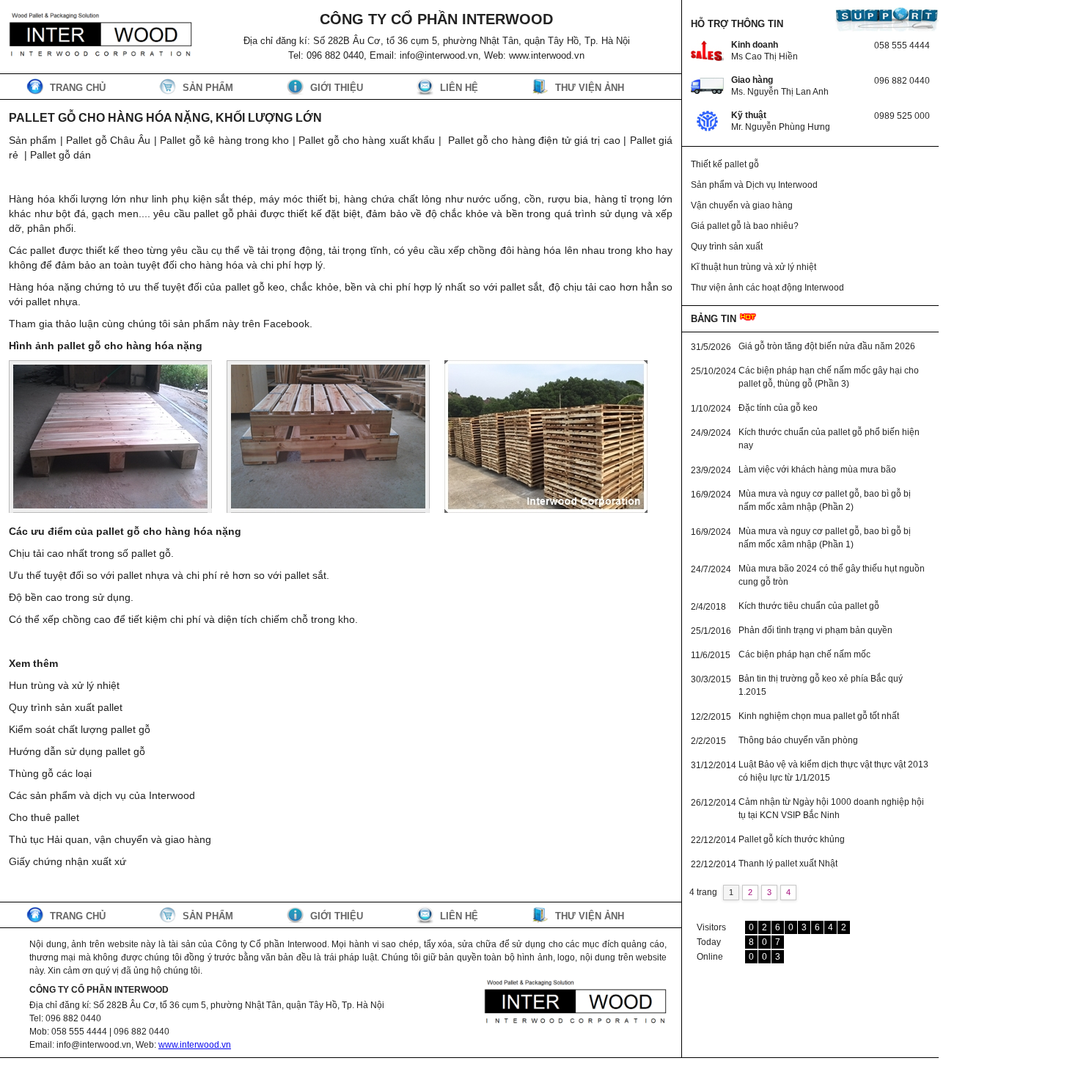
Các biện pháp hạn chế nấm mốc (804, 654)
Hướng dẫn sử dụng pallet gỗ (77, 751)
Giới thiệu (336, 87)
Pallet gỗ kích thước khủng (791, 839)
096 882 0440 (902, 81)
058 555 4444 (902, 45)
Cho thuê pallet (44, 817)
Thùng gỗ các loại (50, 773)
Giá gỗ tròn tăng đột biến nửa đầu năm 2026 (826, 346)
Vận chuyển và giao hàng (742, 205)
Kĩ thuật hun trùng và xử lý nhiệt (753, 267)
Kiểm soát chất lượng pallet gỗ (79, 729)
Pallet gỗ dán (60, 155)
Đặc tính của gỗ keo (778, 408)
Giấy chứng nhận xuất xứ (67, 861)
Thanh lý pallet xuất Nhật (787, 863)
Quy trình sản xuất (727, 246)
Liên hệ (459, 87)
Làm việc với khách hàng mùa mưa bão (817, 469)
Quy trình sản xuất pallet (65, 707)
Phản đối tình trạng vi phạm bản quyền (815, 630)
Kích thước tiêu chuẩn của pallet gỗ (808, 606)
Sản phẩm (208, 87)
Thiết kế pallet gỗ (725, 164)
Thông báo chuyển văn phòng (798, 740)
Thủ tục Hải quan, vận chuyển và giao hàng (110, 839)
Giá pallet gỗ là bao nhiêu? (745, 226)
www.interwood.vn (194, 1045)
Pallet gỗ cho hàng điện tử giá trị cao (534, 140)
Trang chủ (78, 87)
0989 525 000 (902, 116)
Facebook (286, 323)
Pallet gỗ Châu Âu (108, 140)
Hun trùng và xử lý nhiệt (64, 685)
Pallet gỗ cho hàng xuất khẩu (366, 140)
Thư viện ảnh (589, 87)
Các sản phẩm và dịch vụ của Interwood (102, 795)
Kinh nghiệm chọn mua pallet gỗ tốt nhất (818, 716)
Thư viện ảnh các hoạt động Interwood (767, 287)
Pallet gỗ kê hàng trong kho (224, 140)
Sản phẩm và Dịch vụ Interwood (754, 185)
